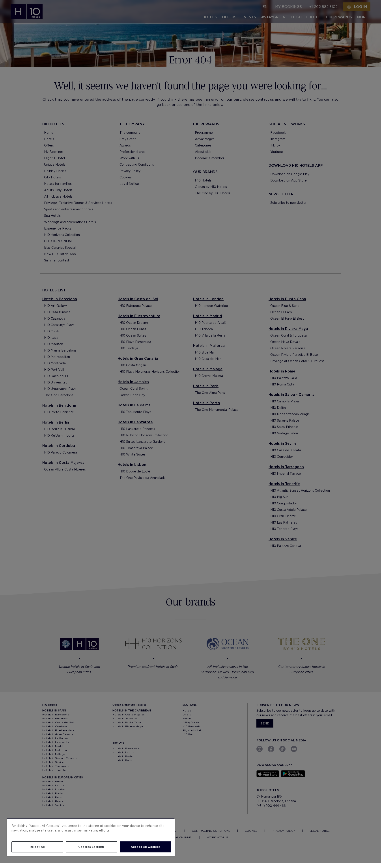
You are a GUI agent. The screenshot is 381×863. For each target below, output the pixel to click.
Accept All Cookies (145, 846)
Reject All (37, 846)
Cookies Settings (91, 846)
